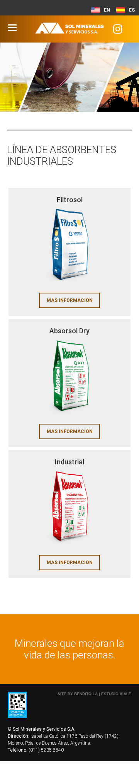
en (107, 10)
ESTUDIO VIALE (116, 694)
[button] (118, 30)
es (132, 10)
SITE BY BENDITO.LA (78, 694)
